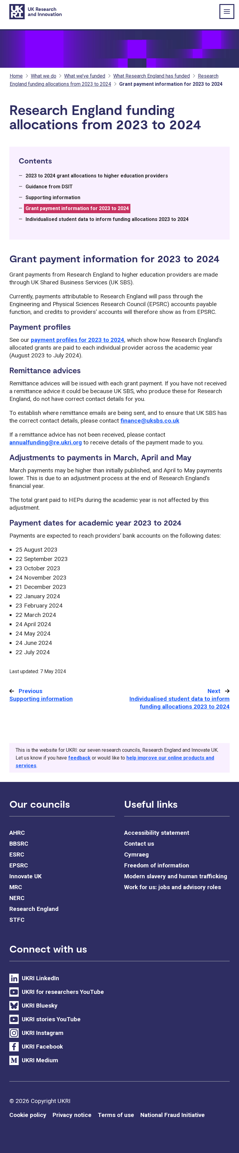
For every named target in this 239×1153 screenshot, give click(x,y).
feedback (79, 758)
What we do (43, 76)
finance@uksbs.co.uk (149, 420)
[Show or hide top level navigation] (226, 11)
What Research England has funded (151, 76)
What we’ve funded (84, 76)
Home (16, 76)
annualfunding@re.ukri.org (45, 442)
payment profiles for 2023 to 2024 (77, 339)
